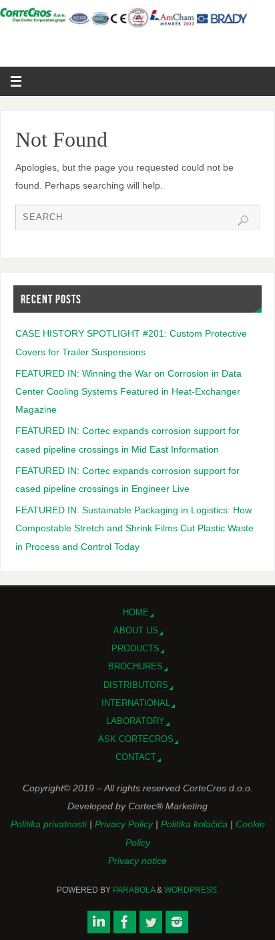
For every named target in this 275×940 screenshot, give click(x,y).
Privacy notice (137, 860)
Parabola (134, 890)
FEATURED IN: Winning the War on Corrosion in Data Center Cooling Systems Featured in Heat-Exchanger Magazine (128, 391)
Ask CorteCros (136, 739)
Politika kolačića (195, 824)
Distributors (135, 685)
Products (135, 648)
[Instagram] (177, 922)
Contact (135, 757)
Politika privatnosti (50, 824)
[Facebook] (124, 922)
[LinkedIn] (98, 922)
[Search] (243, 220)
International (135, 703)
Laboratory (135, 721)
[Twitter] (151, 922)
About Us (135, 630)
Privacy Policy (125, 824)
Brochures (135, 666)
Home (136, 612)
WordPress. (191, 890)
